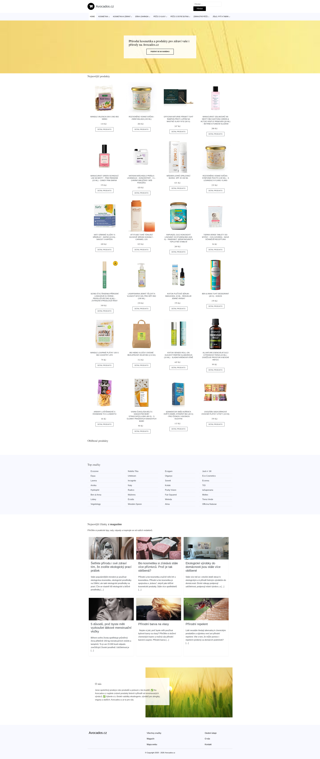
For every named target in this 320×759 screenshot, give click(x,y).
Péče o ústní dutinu (179, 16)
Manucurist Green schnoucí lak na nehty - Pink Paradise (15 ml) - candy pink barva (104, 178)
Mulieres (132, 495)
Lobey (93, 499)
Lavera (94, 481)
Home (92, 16)
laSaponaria (207, 490)
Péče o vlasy (160, 16)
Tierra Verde (207, 499)
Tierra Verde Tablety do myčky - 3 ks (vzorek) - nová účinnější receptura (215, 237)
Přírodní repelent (197, 624)
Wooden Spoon (135, 504)
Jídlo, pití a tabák (221, 16)
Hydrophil (95, 490)
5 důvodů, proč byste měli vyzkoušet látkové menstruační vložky (111, 627)
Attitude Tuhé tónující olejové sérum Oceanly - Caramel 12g (141, 237)
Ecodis (131, 499)
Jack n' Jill (206, 471)
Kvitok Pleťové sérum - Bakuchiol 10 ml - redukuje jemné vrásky (178, 296)
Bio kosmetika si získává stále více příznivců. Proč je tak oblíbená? (158, 567)
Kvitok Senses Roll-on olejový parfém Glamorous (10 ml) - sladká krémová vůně (178, 355)
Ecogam (168, 471)
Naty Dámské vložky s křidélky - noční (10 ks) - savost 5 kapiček (104, 237)
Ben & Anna (96, 495)
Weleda (168, 499)
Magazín (150, 739)
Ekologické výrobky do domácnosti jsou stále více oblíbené (203, 567)
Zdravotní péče (201, 16)
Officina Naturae (209, 504)
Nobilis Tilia (133, 471)
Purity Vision (170, 490)
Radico (131, 490)
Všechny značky (154, 733)
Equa (93, 476)
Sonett (168, 481)
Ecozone (94, 471)
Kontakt (208, 744)
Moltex (205, 495)
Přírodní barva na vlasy (153, 624)
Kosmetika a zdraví (121, 16)
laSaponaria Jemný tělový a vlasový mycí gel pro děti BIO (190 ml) (141, 296)
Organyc (168, 476)
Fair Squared (171, 495)
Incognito (132, 481)
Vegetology (96, 504)
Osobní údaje (211, 733)
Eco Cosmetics (209, 476)
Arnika (93, 485)
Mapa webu (152, 744)
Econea (205, 481)
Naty (130, 485)
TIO (204, 485)
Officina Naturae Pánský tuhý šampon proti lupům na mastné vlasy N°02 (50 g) (178, 119)
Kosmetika (103, 16)
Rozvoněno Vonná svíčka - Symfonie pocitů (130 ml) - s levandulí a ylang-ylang (215, 178)
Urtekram (132, 476)
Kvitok (167, 485)
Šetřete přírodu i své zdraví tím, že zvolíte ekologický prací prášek (111, 567)
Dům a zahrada (141, 16)
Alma (167, 504)
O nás (207, 739)
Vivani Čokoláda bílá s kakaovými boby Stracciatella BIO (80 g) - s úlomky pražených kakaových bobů (141, 416)
